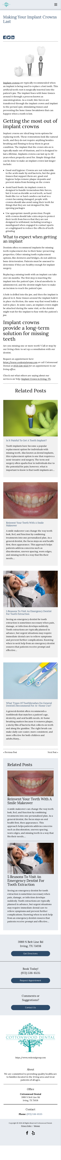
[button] (56, 4)
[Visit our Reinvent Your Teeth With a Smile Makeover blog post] (30, 500)
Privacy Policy (26, 1126)
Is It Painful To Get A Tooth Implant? (26, 440)
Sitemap (37, 1126)
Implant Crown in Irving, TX (36, 378)
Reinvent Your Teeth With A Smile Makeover (25, 524)
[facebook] (27, 1133)
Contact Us (30, 1007)
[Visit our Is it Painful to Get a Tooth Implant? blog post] (30, 418)
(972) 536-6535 (21, 365)
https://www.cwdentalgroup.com (20, 362)
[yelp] (33, 1133)
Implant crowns (11, 82)
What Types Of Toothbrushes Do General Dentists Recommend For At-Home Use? (29, 704)
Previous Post (11, 752)
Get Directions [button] (30, 953)
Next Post (52, 752)
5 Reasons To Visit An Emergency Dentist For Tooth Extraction (29, 612)
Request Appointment (30, 980)
